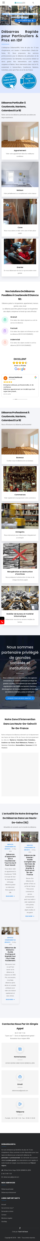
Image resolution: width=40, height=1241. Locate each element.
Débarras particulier (7, 1189)
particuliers (4, 1158)
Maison (20, 190)
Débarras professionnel (8, 1192)
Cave (20, 227)
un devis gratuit (11, 1160)
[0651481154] (2, 622)
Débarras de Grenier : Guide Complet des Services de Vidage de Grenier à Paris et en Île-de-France (30, 865)
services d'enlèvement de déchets (10, 847)
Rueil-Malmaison (21, 742)
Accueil (3, 1204)
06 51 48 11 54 (7, 1173)
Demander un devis (7, 1211)
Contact (3, 1215)
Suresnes (29, 745)
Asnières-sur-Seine (8, 742)
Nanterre (13, 740)
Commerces (20, 494)
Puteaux (31, 742)
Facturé (13, 328)
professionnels (15, 1158)
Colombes (20, 740)
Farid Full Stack (23, 1232)
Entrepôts (20, 532)
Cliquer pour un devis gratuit (19, 698)
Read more (9, 896)
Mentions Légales (6, 1218)
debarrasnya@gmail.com (11, 1177)
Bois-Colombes (29, 740)
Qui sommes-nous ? (7, 1208)
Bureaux (20, 457)
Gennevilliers (20, 745)
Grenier (20, 267)
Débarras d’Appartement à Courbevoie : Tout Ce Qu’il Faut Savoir (10, 859)
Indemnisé (15, 339)
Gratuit (13, 317)
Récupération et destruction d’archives (20, 572)
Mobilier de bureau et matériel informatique (20, 615)
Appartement (20, 150)
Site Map (4, 1221)
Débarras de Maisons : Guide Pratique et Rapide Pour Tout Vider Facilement (10, 954)
